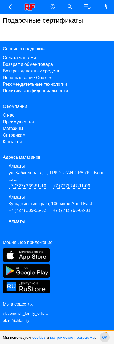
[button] (10, 7)
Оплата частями (19, 57)
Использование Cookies (27, 77)
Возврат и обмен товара (28, 64)
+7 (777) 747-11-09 (71, 186)
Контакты (12, 141)
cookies (39, 337)
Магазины (13, 128)
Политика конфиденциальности (35, 90)
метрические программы (72, 337)
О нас (8, 115)
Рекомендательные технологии (35, 84)
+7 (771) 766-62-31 (71, 210)
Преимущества (18, 121)
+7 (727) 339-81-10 (27, 186)
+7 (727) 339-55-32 (27, 210)
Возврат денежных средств (31, 71)
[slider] (104, 337)
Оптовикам (14, 135)
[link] (31, 7)
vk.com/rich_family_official (25, 313)
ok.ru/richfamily (16, 320)
